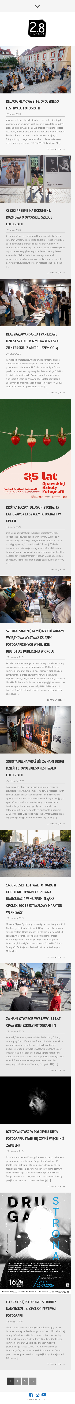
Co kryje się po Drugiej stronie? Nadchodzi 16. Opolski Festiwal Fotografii (31, 1308)
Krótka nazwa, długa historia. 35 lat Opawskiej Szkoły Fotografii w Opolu (33, 514)
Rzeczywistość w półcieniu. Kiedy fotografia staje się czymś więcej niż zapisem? (35, 1138)
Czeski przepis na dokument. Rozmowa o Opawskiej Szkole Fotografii (29, 217)
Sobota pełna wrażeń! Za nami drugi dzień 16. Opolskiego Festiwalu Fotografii (35, 768)
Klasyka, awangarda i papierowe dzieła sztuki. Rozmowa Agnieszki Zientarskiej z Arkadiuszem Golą (32, 341)
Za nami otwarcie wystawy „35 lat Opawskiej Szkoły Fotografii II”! (33, 1022)
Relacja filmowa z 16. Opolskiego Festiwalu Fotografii (32, 105)
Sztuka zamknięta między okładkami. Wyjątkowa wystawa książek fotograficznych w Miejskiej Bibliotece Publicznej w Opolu (35, 641)
